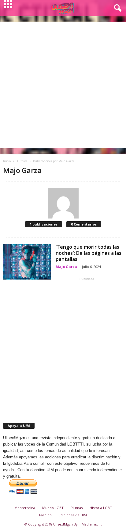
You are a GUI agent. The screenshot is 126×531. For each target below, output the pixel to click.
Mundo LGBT (53, 507)
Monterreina (24, 507)
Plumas (77, 507)
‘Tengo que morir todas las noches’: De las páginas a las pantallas (88, 253)
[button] (116, 8)
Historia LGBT (101, 507)
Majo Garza (66, 266)
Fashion (45, 515)
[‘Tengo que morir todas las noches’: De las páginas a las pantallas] (27, 262)
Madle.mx (90, 524)
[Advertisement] (63, 85)
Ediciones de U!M (73, 515)
